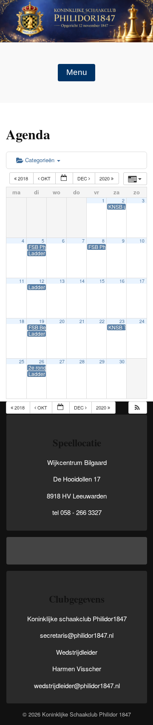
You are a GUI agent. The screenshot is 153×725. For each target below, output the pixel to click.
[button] (137, 407)
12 (41, 281)
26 (41, 361)
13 (62, 281)
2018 (23, 178)
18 (21, 321)
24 (141, 321)
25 (21, 361)
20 (62, 321)
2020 (105, 178)
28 (82, 361)
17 (141, 281)
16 (122, 281)
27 (62, 361)
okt (46, 178)
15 (102, 281)
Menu (76, 72)
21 (82, 321)
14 (82, 281)
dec (82, 178)
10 (141, 241)
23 (122, 321)
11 (21, 281)
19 (41, 321)
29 (102, 361)
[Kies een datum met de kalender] (64, 178)
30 (122, 361)
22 (102, 321)
